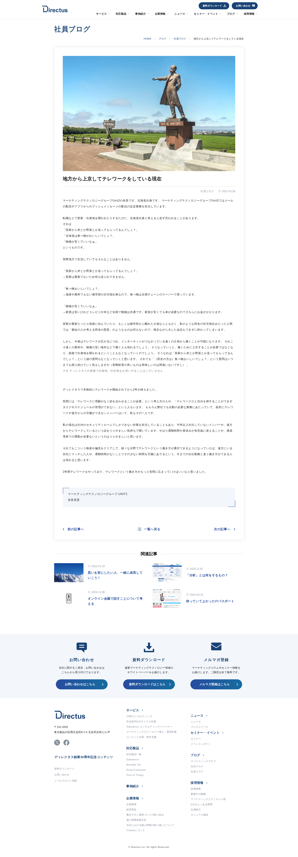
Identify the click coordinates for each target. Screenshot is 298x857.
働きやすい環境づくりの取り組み (145, 814)
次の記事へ (222, 529)
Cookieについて (135, 830)
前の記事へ (76, 529)
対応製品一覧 (133, 754)
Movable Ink (133, 764)
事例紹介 (140, 13)
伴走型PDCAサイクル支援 (141, 721)
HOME (147, 38)
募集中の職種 (198, 794)
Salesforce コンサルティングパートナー (149, 726)
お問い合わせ (243, 5)
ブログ (231, 13)
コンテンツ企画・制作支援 (141, 737)
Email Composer (136, 769)
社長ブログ (197, 766)
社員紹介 (196, 809)
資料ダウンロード (212, 5)
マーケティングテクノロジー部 (208, 799)
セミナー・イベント (206, 13)
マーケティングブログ (203, 761)
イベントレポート (201, 744)
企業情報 (160, 13)
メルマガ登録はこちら (214, 684)
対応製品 (121, 13)
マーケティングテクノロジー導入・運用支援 (151, 731)
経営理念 (131, 809)
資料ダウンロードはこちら (147, 684)
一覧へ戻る (152, 529)
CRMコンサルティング (139, 716)
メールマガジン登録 (65, 780)
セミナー (196, 738)
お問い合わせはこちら (80, 684)
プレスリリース (199, 726)
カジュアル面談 (199, 814)
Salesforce (132, 759)
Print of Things (135, 775)
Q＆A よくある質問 (202, 804)
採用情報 (249, 13)
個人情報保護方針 (136, 820)
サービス (101, 13)
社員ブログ (180, 38)
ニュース (179, 13)
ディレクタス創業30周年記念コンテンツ (83, 757)
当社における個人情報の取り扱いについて (150, 825)
